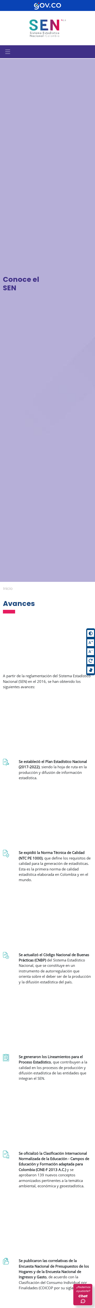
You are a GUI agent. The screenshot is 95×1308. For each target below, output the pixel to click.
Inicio (8, 588)
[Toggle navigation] (7, 51)
